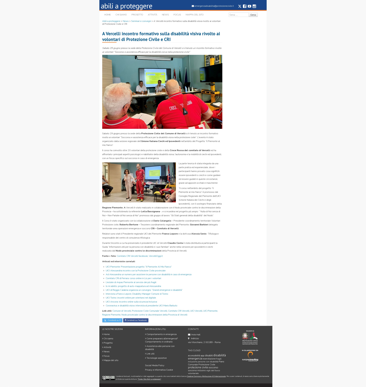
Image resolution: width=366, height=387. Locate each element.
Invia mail (195, 334)
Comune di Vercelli (122, 310)
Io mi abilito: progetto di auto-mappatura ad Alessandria (133, 286)
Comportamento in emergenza (162, 334)
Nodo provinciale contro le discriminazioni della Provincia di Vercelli (154, 314)
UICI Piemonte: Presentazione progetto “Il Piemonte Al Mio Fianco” (139, 266)
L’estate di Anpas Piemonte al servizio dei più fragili (131, 282)
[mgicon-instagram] (254, 7)
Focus (177, 14)
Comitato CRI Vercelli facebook (132, 256)
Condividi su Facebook (136, 320)
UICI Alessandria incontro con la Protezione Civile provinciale (136, 270)
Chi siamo (121, 14)
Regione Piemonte (111, 314)
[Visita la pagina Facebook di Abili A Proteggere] (244, 7)
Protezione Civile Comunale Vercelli (149, 310)
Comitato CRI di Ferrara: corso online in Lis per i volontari (133, 278)
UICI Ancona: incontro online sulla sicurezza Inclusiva (131, 301)
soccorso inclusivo (197, 370)
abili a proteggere (126, 5)
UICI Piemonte (210, 310)
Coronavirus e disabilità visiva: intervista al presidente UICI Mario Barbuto (141, 305)
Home (107, 14)
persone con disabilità (208, 361)
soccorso (213, 367)
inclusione (192, 361)
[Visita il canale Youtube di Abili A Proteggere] (249, 7)
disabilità (219, 355)
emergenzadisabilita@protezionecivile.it (214, 6)
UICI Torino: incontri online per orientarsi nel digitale (131, 297)
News (165, 14)
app (202, 355)
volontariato (193, 373)
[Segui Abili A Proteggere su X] (239, 7)
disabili (209, 355)
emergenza (195, 358)
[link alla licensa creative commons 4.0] (108, 377)
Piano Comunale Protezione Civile (206, 363)
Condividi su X (114, 320)
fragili (218, 358)
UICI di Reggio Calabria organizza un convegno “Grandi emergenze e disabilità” (144, 290)
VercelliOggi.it (156, 256)
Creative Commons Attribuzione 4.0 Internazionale (206, 376)
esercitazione (209, 358)
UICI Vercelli (196, 310)
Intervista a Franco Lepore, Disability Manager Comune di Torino (137, 293)
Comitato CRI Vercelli (178, 310)
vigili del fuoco (213, 370)
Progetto (137, 14)
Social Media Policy (154, 365)
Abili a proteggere (111, 21)
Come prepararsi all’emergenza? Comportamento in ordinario (161, 340)
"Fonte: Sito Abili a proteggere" (149, 379)
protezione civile (198, 367)
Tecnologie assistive (157, 358)
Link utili (150, 353)
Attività (152, 14)
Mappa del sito (195, 14)
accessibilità (194, 355)
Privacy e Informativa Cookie (159, 369)
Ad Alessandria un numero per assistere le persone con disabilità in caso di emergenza (148, 274)
